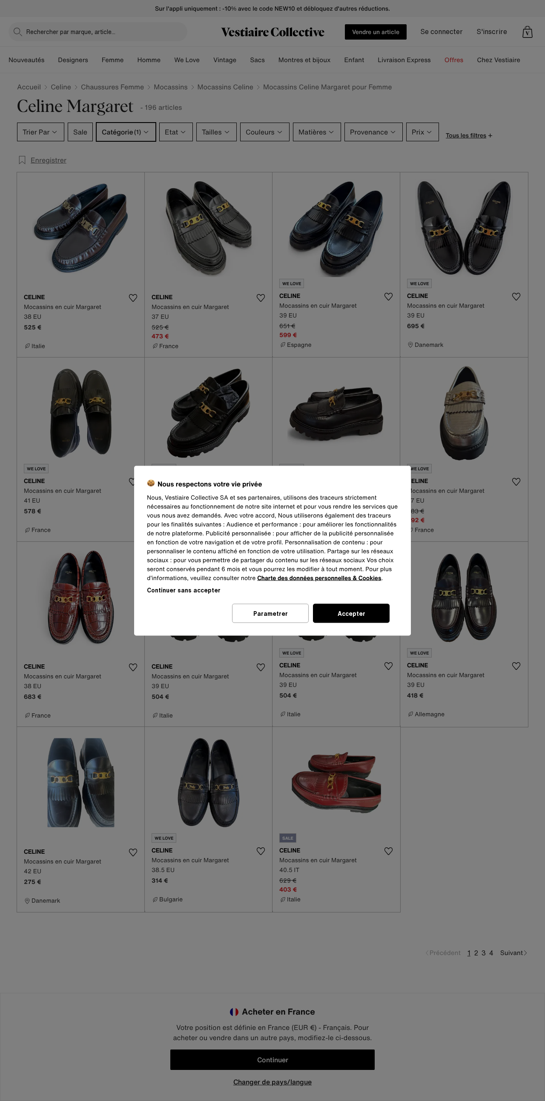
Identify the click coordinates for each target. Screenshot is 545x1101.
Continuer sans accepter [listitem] (184, 589)
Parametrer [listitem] (270, 613)
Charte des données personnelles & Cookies (319, 577)
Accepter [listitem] (351, 613)
